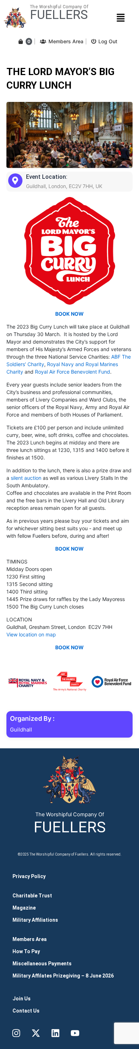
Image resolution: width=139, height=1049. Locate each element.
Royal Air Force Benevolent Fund (72, 372)
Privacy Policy (29, 876)
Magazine (24, 908)
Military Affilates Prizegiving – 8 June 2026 (63, 976)
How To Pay (26, 951)
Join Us (21, 998)
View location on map (31, 634)
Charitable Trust (32, 895)
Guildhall (21, 729)
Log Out (107, 41)
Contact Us (26, 1011)
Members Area (65, 41)
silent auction (26, 478)
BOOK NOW (69, 314)
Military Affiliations (35, 920)
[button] (120, 17)
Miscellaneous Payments (42, 963)
